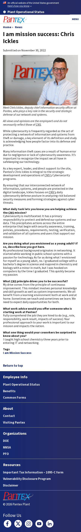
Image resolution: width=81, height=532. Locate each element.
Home (7, 27)
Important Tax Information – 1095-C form (33, 472)
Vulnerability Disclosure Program (27, 479)
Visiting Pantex (14, 422)
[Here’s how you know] (40, 4)
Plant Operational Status (21, 384)
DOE (6, 441)
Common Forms (14, 397)
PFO (6, 454)
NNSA (7, 447)
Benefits (9, 391)
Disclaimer (10, 485)
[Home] (15, 20)
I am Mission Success (17, 353)
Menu (75, 19)
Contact (9, 416)
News (18, 27)
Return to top (13, 365)
